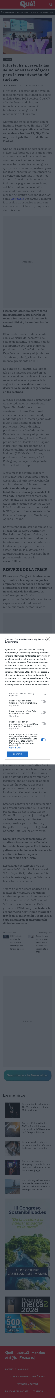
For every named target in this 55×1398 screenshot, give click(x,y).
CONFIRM (17, 754)
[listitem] (27, 694)
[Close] (49, 640)
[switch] (43, 701)
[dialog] (27, 699)
